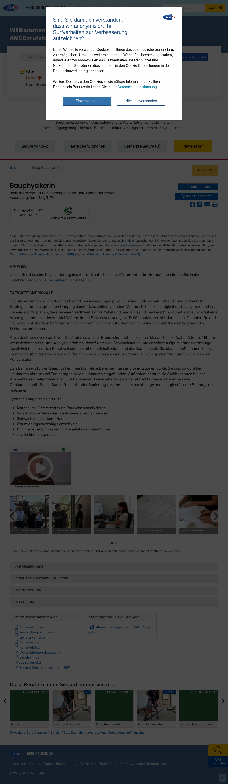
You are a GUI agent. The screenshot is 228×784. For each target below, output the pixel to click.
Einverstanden (86, 101)
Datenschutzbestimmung (137, 87)
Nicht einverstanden (141, 101)
